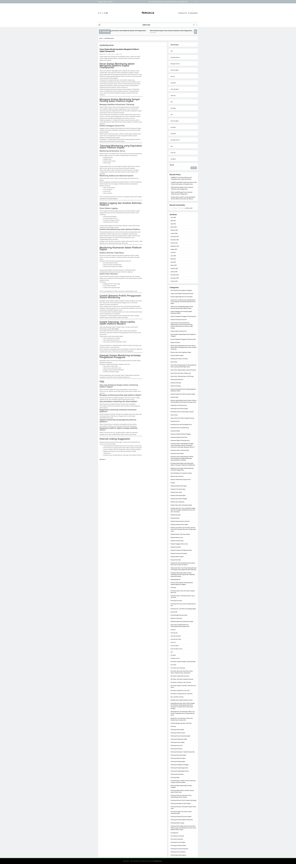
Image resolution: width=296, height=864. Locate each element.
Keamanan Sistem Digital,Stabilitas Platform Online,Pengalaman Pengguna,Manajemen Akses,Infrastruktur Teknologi (182, 458)
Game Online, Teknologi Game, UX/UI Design (182, 376)
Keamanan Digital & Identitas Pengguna (181, 434)
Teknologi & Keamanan (176, 748)
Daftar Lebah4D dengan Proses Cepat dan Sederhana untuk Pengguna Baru (124, 30)
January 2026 (174, 233)
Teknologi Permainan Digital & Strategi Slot (182, 819)
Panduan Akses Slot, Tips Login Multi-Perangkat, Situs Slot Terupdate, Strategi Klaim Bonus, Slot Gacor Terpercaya (183, 510)
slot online (173, 664)
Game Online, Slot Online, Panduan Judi (181, 373)
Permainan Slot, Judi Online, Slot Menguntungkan (183, 608)
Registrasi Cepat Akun (176, 618)
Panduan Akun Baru (176, 515)
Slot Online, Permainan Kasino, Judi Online (181, 693)
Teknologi (173, 726)
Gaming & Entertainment (177, 379)
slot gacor (173, 83)
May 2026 (173, 220)
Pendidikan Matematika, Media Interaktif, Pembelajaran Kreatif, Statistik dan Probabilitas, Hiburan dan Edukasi (183, 574)
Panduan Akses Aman (176, 492)
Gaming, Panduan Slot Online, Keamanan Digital (183, 394)
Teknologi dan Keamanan (177, 774)
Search (172, 165)
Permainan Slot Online (176, 600)
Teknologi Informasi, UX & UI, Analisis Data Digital (183, 800)
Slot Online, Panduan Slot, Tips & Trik (180, 690)
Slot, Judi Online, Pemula (177, 697)
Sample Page (146, 25)
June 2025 (173, 255)
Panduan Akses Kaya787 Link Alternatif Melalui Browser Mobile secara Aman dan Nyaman (174, 30)
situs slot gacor (175, 70)
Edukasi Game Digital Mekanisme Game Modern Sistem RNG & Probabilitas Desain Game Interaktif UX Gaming (183, 347)
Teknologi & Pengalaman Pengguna (180, 764)
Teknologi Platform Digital (177, 823)
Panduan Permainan (176, 547)
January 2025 (174, 271)
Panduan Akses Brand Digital (178, 495)
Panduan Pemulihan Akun (177, 540)
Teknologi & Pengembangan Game (179, 768)
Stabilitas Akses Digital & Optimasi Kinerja (181, 700)
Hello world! (189, 208)
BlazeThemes (158, 861)
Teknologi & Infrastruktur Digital (179, 739)
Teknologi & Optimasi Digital (178, 758)
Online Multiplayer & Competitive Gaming (181, 473)
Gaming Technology (176, 386)
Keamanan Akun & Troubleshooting (180, 427)
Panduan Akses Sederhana (177, 502)
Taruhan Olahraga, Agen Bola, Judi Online (181, 723)
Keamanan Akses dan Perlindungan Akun (181, 424)
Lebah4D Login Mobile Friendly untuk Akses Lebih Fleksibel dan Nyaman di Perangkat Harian (163, 1)
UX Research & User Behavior (178, 852)
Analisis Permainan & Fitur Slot (179, 319)
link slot (173, 76)
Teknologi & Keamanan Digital (178, 755)
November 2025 (175, 239)
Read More (102, 459)
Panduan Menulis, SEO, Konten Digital (180, 534)
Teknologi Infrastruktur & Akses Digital (181, 803)
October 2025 (174, 243)
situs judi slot (174, 633)
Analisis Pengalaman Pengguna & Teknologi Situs (183, 316)
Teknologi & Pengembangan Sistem (180, 771)
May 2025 (173, 259)
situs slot (173, 95)
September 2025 (175, 246)
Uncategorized (174, 832)
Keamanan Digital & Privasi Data (179, 437)
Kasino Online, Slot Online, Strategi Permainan (182, 418)
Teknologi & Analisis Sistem (178, 733)
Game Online (174, 362)
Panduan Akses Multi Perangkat (179, 498)
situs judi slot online (176, 639)
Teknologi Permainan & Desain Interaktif (181, 816)
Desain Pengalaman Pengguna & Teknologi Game (183, 339)
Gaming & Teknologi (176, 382)
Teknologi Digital (175, 777)
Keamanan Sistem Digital (177, 453)
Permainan (173, 587)
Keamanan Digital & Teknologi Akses (180, 440)
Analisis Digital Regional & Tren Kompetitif (181, 296)
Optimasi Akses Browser (177, 476)
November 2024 (175, 278)
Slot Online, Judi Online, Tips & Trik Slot (181, 682)
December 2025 (175, 236)
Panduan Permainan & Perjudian (179, 553)
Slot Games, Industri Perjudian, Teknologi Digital (183, 661)
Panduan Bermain (175, 518)
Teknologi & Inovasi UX (177, 745)
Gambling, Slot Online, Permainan (179, 358)
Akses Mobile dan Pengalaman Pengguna (181, 290)
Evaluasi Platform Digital (177, 355)
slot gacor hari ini (175, 57)
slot (172, 51)
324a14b (103, 54)
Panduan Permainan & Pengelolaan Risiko (181, 550)
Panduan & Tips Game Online (178, 489)
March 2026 (174, 227)
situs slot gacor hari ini (177, 648)
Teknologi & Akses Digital (177, 729)
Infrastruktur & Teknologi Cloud (179, 405)
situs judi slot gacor (176, 636)
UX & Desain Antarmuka (177, 839)
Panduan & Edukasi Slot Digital (178, 486)
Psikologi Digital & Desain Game (179, 615)
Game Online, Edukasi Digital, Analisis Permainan (183, 370)
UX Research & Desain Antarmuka (179, 848)
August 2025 (174, 249)
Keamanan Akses (175, 421)
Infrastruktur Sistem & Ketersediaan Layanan (182, 411)
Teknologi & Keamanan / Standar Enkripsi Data (183, 752)
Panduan (173, 482)
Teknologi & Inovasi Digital (177, 742)
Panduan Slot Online (176, 560)
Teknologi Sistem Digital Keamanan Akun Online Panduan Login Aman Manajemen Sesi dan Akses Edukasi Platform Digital (183, 827)
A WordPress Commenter (177, 208)
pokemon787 (174, 612)
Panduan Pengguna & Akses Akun (179, 544)
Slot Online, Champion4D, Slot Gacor (180, 676)
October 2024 (174, 281)
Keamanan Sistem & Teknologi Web (180, 450)
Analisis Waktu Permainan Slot (179, 331)
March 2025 (174, 265)
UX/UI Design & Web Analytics (178, 855)
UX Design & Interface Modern (178, 845)
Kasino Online (174, 415)
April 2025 (173, 262)
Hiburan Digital (174, 397)
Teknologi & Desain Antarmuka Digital (180, 736)
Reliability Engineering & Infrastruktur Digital (182, 621)
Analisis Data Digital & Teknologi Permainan (182, 293)
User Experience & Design (177, 836)
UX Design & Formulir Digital (178, 842)
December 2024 (175, 275)
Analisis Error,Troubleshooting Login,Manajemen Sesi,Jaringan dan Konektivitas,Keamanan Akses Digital (183, 301)
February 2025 (174, 268)
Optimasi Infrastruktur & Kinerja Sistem (181, 479)
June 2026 (173, 217)
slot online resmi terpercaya (178, 668)
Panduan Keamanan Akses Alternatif (180, 521)
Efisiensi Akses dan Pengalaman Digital (181, 352)
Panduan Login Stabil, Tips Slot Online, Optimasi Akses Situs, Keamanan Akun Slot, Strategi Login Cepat (183, 529)
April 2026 (173, 224)
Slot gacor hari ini (175, 63)
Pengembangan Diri (176, 579)
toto (116, 70)
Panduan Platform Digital (177, 556)
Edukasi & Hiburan (175, 342)
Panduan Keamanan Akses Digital (179, 524)
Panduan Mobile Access (177, 537)
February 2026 (174, 230)
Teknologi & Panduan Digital (178, 761)
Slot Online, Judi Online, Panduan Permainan (182, 679)
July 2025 (173, 252)
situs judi (173, 629)
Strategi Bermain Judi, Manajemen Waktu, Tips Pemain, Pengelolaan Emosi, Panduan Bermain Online (183, 713)
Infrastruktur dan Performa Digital (179, 408)
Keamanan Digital (175, 431)
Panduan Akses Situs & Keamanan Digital (181, 505)
